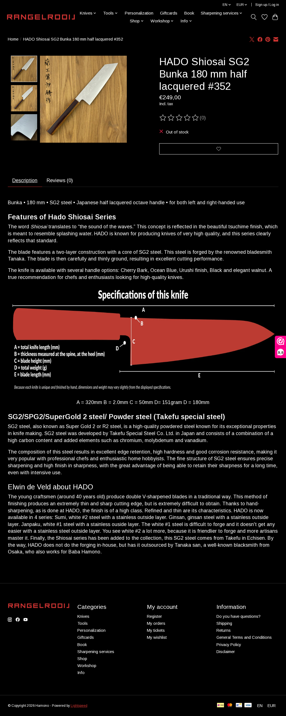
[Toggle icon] (253, 17)
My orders (156, 623)
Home (13, 39)
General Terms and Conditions (244, 637)
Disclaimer (225, 651)
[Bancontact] (238, 705)
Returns (223, 630)
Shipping (224, 623)
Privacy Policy (228, 644)
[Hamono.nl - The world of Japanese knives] (41, 17)
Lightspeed (79, 706)
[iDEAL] (220, 705)
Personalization (139, 13)
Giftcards (168, 13)
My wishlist (157, 637)
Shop (82, 658)
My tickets (156, 630)
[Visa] (248, 705)
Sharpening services (95, 651)
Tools (82, 623)
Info (81, 672)
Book (189, 13)
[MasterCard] (229, 705)
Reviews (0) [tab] (60, 180)
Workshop (86, 665)
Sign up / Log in (267, 5)
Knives (83, 616)
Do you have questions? (238, 616)
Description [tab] (24, 180)
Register (154, 616)
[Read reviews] (179, 117)
